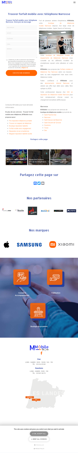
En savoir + (16, 157)
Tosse (46, 128)
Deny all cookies (39, 439)
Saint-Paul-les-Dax (50, 115)
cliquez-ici (24, 67)
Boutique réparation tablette (18, 126)
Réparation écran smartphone (19, 131)
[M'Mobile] (37, 2)
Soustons (47, 125)
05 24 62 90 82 (40, 364)
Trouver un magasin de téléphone (20, 123)
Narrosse (47, 117)
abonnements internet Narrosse (57, 83)
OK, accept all (40, 433)
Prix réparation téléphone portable (20, 121)
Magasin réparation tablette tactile (20, 134)
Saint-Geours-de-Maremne (53, 120)
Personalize (40, 445)
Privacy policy (39, 448)
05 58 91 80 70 (40, 373)
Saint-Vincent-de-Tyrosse (52, 123)
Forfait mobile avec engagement (20, 128)
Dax (45, 130)
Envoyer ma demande (21, 73)
